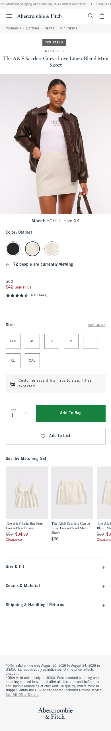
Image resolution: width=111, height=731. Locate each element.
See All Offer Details (22, 695)
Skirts (49, 28)
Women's (13, 28)
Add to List (60, 436)
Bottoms (33, 28)
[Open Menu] (7, 16)
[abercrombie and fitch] (39, 16)
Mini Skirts (68, 28)
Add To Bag (71, 413)
